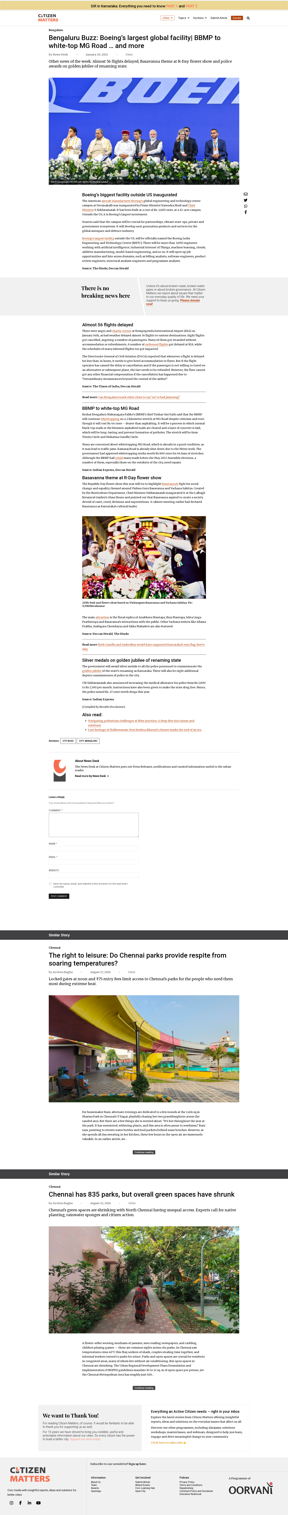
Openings (96, 1491)
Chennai (55, 947)
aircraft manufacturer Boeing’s (123, 201)
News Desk (60, 54)
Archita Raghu (63, 972)
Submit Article (218, 17)
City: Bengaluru (88, 741)
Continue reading (144, 1152)
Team (94, 1485)
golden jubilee (92, 671)
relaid (119, 458)
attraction (102, 617)
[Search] (248, 18)
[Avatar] (59, 771)
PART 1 (172, 6)
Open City (140, 1491)
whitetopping (110, 419)
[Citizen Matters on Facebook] (20, 1503)
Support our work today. (85, 1439)
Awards (95, 1488)
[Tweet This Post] (246, 200)
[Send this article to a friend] (246, 194)
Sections (198, 17)
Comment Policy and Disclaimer (196, 1491)
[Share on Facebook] (245, 212)
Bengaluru (56, 30)
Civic (129, 54)
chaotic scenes (121, 331)
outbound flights (156, 344)
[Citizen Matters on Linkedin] (29, 1503)
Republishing (186, 1488)
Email (53, 857)
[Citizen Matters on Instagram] (11, 1503)
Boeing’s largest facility (98, 238)
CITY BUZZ (68, 741)
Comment (56, 810)
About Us (96, 1482)
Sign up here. (138, 1464)
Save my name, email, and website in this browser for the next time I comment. (90, 885)
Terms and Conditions (191, 1485)
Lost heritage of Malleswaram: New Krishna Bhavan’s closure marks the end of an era (144, 729)
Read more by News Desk (90, 776)
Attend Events (142, 1485)
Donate (237, 17)
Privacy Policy (187, 1482)
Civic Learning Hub (145, 1488)
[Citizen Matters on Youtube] (38, 1503)
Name (53, 843)
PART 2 (191, 6)
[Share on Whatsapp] (245, 206)
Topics (182, 17)
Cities (166, 17)
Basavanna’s (170, 484)
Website (54, 870)
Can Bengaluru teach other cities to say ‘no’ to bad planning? (139, 397)
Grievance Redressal (190, 1494)
